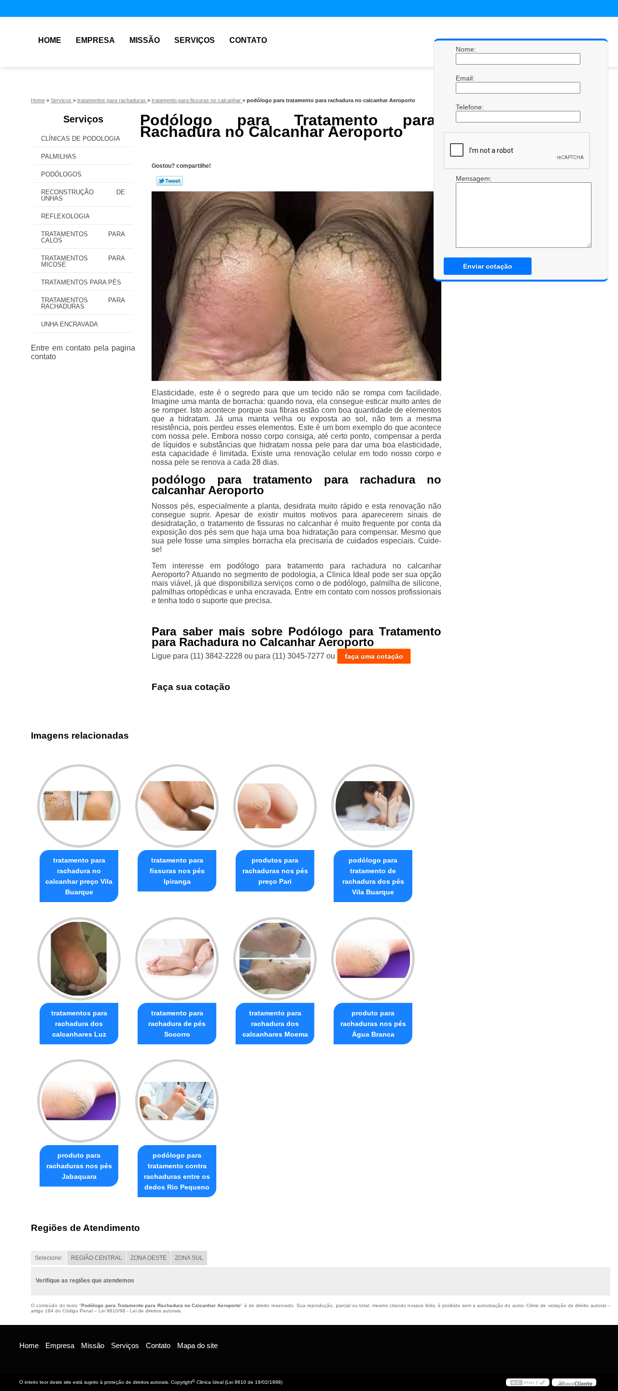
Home (49, 40)
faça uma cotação (374, 656)
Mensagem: (465, 178)
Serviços (194, 40)
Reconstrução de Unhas (83, 195)
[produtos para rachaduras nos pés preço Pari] (275, 806)
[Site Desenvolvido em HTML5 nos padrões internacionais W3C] (527, 1382)
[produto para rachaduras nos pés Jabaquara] (79, 1101)
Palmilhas (58, 156)
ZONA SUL (189, 1258)
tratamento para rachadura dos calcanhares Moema (275, 1023)
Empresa (95, 40)
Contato (248, 40)
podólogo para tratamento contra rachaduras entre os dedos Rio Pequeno (177, 1171)
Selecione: (49, 1258)
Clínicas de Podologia (80, 138)
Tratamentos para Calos (83, 237)
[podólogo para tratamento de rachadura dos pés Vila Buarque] (373, 806)
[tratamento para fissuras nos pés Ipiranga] (177, 806)
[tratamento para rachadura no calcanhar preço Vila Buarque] (79, 806)
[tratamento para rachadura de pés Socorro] (177, 958)
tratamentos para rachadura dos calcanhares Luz (79, 1023)
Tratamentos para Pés (81, 282)
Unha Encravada (69, 324)
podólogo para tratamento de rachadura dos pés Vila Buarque (373, 876)
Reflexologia (65, 216)
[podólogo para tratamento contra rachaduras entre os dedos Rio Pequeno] (177, 1101)
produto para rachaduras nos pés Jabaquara (79, 1165)
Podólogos (61, 174)
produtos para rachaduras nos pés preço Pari (275, 870)
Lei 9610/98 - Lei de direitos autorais (139, 1310)
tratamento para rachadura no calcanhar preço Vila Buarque (78, 876)
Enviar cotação (487, 266)
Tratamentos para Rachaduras (83, 303)
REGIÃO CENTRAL (96, 1258)
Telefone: (465, 107)
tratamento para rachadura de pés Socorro (177, 1023)
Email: (465, 78)
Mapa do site (197, 1345)
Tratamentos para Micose (83, 261)
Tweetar (169, 181)
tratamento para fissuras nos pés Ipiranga (177, 870)
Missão (144, 40)
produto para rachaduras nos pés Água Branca (373, 1023)
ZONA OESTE (148, 1258)
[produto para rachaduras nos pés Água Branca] (373, 958)
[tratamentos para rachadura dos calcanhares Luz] (79, 958)
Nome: (465, 49)
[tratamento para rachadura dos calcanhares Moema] (275, 958)
